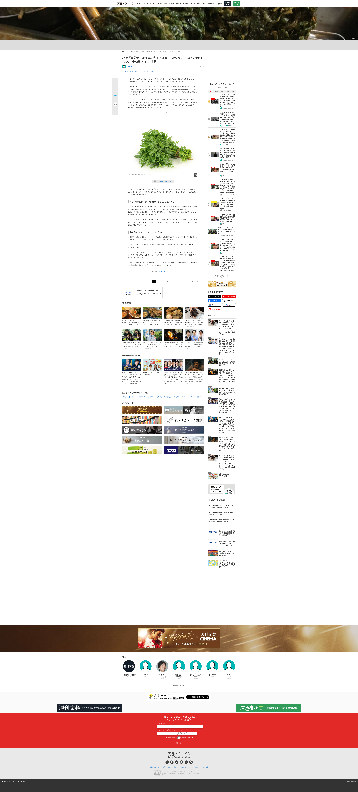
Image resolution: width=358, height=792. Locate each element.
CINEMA (192, 3)
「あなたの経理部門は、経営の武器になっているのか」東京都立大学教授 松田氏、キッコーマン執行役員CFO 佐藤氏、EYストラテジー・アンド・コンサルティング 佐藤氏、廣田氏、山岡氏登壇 (173, 379)
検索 (220, 3)
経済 (152, 71)
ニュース (128, 51)
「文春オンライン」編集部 (228, 194)
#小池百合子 (167, 397)
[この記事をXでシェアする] (115, 81)
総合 (226, 87)
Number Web (6, 781)
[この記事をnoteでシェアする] (115, 104)
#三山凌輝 (176, 397)
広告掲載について (154, 767)
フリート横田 (225, 144)
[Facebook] (167, 762)
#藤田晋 (199, 397)
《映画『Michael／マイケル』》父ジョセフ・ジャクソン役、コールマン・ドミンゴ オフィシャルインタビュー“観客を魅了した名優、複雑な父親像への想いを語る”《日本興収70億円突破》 (194, 378)
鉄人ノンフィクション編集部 (228, 108)
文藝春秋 (178, 3)
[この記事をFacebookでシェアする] (115, 87)
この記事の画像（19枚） (165, 181)
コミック (204, 3)
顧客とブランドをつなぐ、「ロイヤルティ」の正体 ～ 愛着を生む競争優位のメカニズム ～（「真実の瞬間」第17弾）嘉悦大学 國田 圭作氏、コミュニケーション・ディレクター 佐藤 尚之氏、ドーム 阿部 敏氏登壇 (131, 379)
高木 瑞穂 (230, 125)
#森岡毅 (192, 397)
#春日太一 (185, 397)
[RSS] (191, 762)
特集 (159, 3)
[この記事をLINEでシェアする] (115, 99)
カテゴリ (152, 3)
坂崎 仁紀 (129, 66)
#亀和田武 (159, 397)
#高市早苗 (142, 397)
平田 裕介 (224, 175)
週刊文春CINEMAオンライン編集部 (227, 235)
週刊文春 (171, 3)
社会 (131, 71)
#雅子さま (126, 397)
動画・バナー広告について (180, 767)
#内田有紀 (150, 397)
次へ (193, 282)
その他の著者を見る (179, 685)
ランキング (145, 3)
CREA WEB (15, 781)
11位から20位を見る (222, 276)
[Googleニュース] (181, 762)
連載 (165, 3)
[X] (172, 762)
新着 (138, 3)
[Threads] (176, 762)
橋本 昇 (224, 125)
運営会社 (205, 767)
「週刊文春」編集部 (226, 210)
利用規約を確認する (171, 737)
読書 (198, 3)
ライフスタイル (144, 71)
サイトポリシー (195, 767)
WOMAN (185, 3)
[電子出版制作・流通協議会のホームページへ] (157, 773)
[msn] (186, 762)
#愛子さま (134, 397)
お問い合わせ (166, 767)
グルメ (136, 71)
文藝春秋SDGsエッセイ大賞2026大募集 (151, 374)
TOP (123, 51)
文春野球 (211, 3)
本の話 (23, 781)
